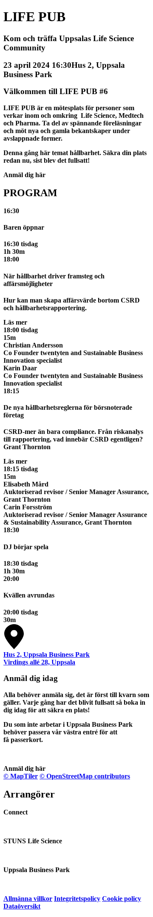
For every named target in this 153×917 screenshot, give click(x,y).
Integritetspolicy (77, 898)
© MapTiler (20, 776)
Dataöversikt (21, 906)
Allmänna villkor (27, 898)
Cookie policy (121, 898)
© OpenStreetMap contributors (85, 776)
